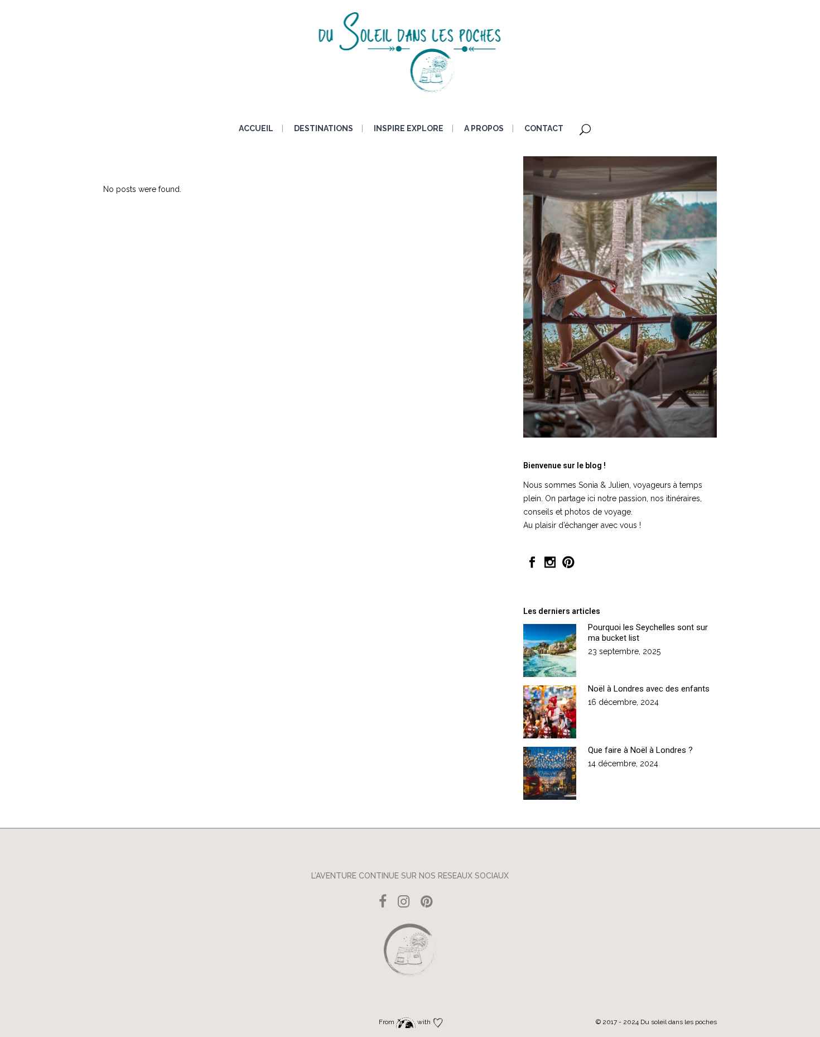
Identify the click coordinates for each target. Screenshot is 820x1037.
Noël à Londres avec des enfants (649, 689)
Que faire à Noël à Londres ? (640, 750)
